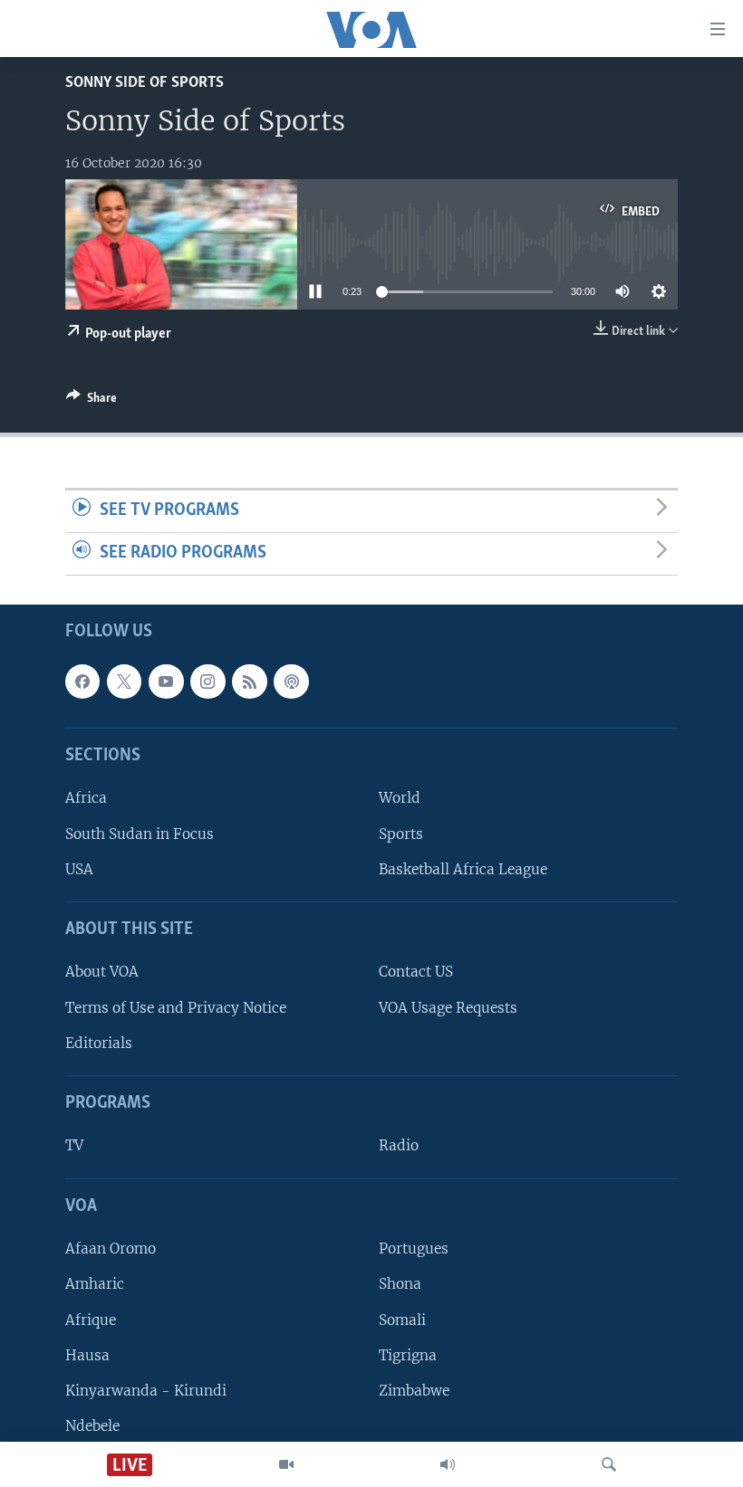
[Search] (609, 1464)
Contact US (416, 971)
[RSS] (249, 681)
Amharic (94, 1283)
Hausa (87, 1354)
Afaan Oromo (110, 1248)
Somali (402, 1319)
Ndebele (92, 1426)
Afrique (90, 1319)
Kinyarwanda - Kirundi (146, 1390)
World (399, 797)
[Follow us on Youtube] (166, 681)
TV (74, 1145)
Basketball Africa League (463, 868)
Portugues (414, 1248)
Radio (399, 1145)
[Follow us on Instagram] (207, 681)
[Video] (286, 1464)
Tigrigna (408, 1354)
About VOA (102, 971)
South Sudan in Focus (139, 833)
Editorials (98, 1043)
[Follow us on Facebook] (82, 681)
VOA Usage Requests (448, 1006)
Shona (400, 1283)
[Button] (91, 401)
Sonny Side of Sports (144, 83)
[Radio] (447, 1464)
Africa (86, 797)
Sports (401, 833)
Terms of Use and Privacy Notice (175, 1006)
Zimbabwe (414, 1390)
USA (79, 868)
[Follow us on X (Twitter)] (124, 681)
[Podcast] (291, 681)
